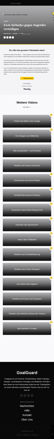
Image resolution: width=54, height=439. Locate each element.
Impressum (26, 435)
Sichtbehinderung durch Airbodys (27, 195)
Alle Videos (26, 107)
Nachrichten (27, 405)
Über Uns (27, 419)
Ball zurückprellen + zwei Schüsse (27, 151)
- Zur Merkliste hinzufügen (52, 427)
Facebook (7, 37)
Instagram (28, 395)
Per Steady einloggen (52, 437)
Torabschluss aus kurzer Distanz (27, 180)
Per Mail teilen (13, 37)
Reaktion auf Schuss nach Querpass (27, 299)
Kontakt (27, 415)
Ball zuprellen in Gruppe (27, 328)
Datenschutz (35, 435)
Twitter (5, 37)
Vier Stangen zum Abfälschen (27, 136)
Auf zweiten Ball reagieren (27, 284)
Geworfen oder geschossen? (27, 225)
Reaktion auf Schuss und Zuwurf (27, 165)
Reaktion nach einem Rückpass (27, 269)
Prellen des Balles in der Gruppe (27, 121)
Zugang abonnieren (28, 78)
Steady (32, 395)
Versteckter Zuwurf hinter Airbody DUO (27, 210)
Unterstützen (10, 37)
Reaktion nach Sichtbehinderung (27, 254)
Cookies (19, 435)
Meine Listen (52, 430)
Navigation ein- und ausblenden (50, 3)
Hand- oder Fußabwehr (27, 240)
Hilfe (52, 434)
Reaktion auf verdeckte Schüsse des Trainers (27, 314)
